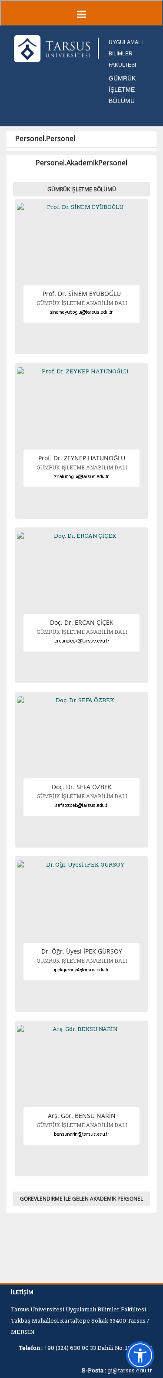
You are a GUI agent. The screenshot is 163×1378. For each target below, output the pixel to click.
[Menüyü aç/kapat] (81, 13)
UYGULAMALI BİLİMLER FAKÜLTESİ (126, 53)
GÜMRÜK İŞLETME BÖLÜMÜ (122, 89)
